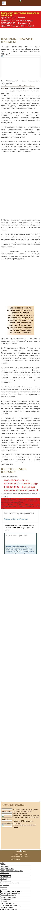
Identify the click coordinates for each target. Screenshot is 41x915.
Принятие (3, 889)
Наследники (4, 873)
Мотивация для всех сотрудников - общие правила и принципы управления (20, 810)
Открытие (3, 887)
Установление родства (8, 909)
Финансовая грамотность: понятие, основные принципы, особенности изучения (20, 817)
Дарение (3, 865)
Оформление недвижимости (10, 891)
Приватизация (5, 899)
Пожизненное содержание (10, 893)
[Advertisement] (19, 169)
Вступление (4, 885)
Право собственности (8, 895)
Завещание (4, 867)
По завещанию (5, 877)
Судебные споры (6, 907)
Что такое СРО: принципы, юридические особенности (17, 822)
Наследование (5, 875)
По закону (3, 879)
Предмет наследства (8, 897)
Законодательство (7, 869)
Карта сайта (15, 859)
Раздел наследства (7, 903)
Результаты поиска (20, 813)
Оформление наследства (9, 883)
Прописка (3, 901)
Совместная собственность (10, 905)
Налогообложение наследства (11, 871)
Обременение (5, 881)
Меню (2, 863)
